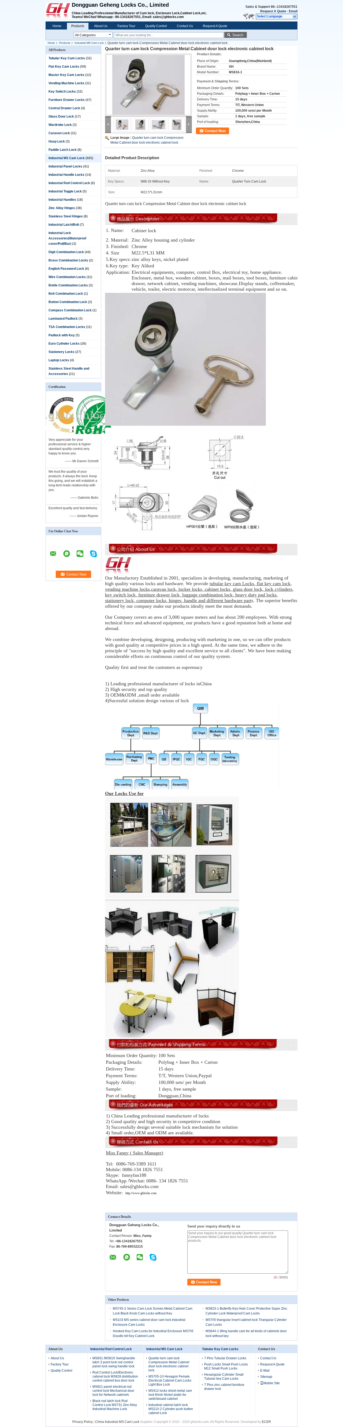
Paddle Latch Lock (63, 150)
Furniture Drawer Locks (67, 100)
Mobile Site (271, 1383)
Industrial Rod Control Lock (69, 183)
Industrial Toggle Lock (65, 191)
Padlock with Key (62, 335)
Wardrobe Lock (60, 125)
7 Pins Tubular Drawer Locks (225, 1358)
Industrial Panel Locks (65, 166)
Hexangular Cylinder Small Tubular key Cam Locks (224, 1376)
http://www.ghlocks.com (140, 1193)
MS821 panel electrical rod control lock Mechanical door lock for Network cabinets (113, 1391)
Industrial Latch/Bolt (64, 225)
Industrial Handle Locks (66, 175)
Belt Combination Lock (66, 294)
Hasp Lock (57, 141)
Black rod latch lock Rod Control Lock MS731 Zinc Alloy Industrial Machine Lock (114, 1405)
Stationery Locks (61, 352)
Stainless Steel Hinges (66, 216)
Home (57, 26)
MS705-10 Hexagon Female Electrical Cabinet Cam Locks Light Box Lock (169, 1380)
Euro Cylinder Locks (64, 343)
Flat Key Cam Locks (64, 66)
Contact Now (215, 131)
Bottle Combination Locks (68, 285)
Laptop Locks (59, 360)
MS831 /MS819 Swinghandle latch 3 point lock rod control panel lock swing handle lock (113, 1362)
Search (237, 35)
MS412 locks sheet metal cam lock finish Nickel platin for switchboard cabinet (170, 1395)
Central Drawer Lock (64, 108)
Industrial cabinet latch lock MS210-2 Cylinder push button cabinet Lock (170, 1409)
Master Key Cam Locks (66, 75)
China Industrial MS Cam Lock (117, 1422)
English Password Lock (66, 269)
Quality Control (156, 26)
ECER (266, 1422)
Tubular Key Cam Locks (67, 58)
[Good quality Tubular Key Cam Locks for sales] (67, 436)
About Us (100, 26)
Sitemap (266, 1377)
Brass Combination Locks (68, 260)
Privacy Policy (82, 1422)
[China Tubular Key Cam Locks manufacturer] (59, 10)
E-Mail (265, 1370)
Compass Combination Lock (70, 310)
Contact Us (185, 26)
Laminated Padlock (63, 318)
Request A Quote (273, 11)
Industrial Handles (62, 200)
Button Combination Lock (68, 302)
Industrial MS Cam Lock (89, 42)
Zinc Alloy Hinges (62, 208)
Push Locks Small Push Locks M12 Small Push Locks (226, 1366)
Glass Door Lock (61, 116)
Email (293, 11)
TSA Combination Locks (67, 327)
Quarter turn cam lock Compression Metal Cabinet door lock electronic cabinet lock (168, 1364)
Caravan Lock (59, 133)
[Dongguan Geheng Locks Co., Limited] (295, 16)
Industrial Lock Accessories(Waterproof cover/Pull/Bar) (67, 238)
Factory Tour (126, 26)
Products (77, 26)
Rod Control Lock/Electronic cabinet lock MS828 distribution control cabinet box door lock (115, 1376)
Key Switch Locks (62, 91)
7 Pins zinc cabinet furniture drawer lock (224, 1387)
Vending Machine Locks (66, 83)
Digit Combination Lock (66, 252)
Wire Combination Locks (67, 277)
